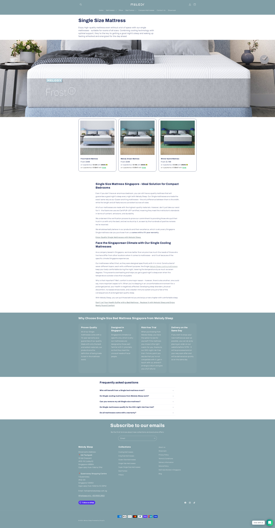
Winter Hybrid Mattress (170, 159)
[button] (80, 4)
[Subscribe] (154, 438)
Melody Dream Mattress (130, 159)
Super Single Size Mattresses (129, 467)
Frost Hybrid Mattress (89, 159)
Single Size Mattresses (126, 463)
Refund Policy (164, 466)
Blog (160, 474)
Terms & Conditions (166, 458)
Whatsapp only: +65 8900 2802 (91, 495)
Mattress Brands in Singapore (170, 470)
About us (162, 447)
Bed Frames (122, 471)
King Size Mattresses (126, 456)
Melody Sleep (88, 520)
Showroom (163, 451)
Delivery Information (166, 462)
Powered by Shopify (98, 520)
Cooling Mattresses (125, 452)
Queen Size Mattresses (127, 460)
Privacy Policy (164, 455)
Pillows (121, 475)
